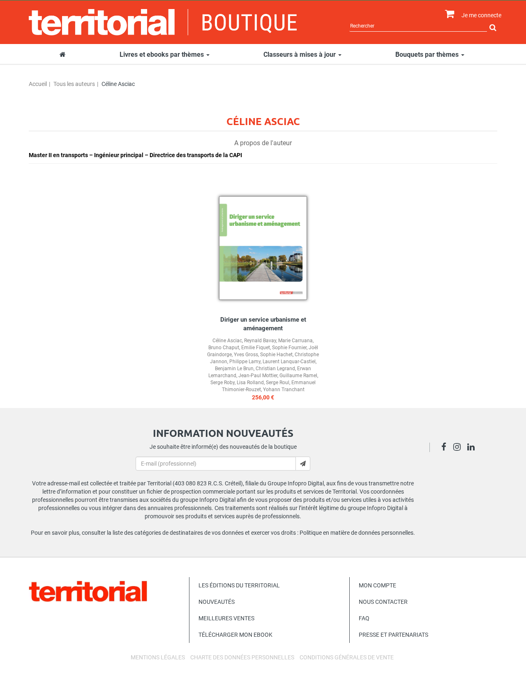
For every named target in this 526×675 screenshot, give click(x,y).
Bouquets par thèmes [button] (427, 54)
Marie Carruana (295, 340)
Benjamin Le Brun (234, 368)
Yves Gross (246, 354)
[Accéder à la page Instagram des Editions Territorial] (459, 448)
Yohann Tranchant (284, 389)
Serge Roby (222, 382)
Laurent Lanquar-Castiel (289, 361)
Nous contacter (383, 601)
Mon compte (377, 585)
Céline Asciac (227, 340)
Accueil (38, 84)
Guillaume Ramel (298, 375)
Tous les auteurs (74, 84)
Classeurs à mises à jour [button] (300, 54)
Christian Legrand (275, 368)
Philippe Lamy (245, 361)
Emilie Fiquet (255, 347)
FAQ (364, 618)
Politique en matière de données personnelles (356, 532)
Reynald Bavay (260, 340)
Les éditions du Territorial (239, 585)
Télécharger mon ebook (235, 634)
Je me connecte (481, 15)
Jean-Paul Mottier (257, 375)
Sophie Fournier (289, 347)
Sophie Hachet (276, 354)
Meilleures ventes (226, 618)
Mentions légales (158, 657)
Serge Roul (277, 382)
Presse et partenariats (393, 634)
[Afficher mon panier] (447, 14)
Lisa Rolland (250, 382)
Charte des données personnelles (242, 657)
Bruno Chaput (223, 347)
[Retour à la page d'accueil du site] (163, 22)
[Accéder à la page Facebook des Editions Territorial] (446, 448)
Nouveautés (216, 601)
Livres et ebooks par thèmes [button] (162, 54)
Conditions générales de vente (347, 657)
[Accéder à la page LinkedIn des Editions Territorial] (473, 448)
